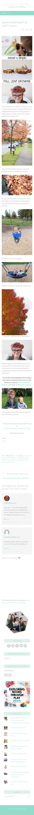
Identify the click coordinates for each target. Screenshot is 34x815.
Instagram (14, 428)
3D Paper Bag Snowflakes (19, 753)
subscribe (8, 675)
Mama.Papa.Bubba (10, 537)
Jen (4, 455)
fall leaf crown (16, 458)
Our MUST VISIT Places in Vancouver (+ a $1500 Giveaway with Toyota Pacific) (20, 720)
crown (24, 455)
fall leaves (23, 458)
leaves (22, 460)
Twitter (28, 428)
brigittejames (8, 503)
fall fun (9, 458)
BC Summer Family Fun (18, 727)
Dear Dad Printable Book (19, 766)
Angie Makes (22, 809)
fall (28, 455)
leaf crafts (10, 460)
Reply (8, 519)
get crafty (16, 455)
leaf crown (17, 460)
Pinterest (22, 428)
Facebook (6, 428)
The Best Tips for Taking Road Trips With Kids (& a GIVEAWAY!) (20, 774)
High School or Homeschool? (20, 740)
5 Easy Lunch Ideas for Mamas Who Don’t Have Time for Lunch (17, 478)
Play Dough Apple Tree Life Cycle (17, 474)
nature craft (10, 462)
